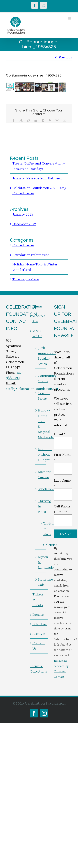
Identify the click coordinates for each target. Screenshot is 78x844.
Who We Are (38, 318)
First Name (62, 457)
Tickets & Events (38, 599)
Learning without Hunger (41, 454)
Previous (65, 57)
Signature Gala (41, 582)
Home (37, 306)
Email (59, 434)
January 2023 (22, 214)
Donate (38, 614)
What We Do (37, 333)
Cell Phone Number (62, 509)
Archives (39, 633)
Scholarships (41, 489)
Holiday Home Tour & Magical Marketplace (41, 423)
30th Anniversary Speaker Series (41, 356)
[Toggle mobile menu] (70, 18)
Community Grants (41, 378)
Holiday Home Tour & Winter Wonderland (34, 267)
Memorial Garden (41, 474)
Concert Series (23, 245)
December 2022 (24, 224)
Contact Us (38, 646)
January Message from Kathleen (37, 178)
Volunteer (39, 624)
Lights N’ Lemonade (41, 562)
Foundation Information (31, 255)
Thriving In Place (25, 279)
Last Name (62, 483)
